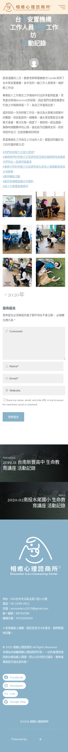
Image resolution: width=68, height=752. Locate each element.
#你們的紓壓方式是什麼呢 (18, 152)
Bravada (33, 739)
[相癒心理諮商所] (28, 7)
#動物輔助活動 (11, 176)
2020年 (16, 294)
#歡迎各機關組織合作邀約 (18, 181)
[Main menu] (62, 7)
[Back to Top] (53, 737)
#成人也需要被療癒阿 (15, 186)
